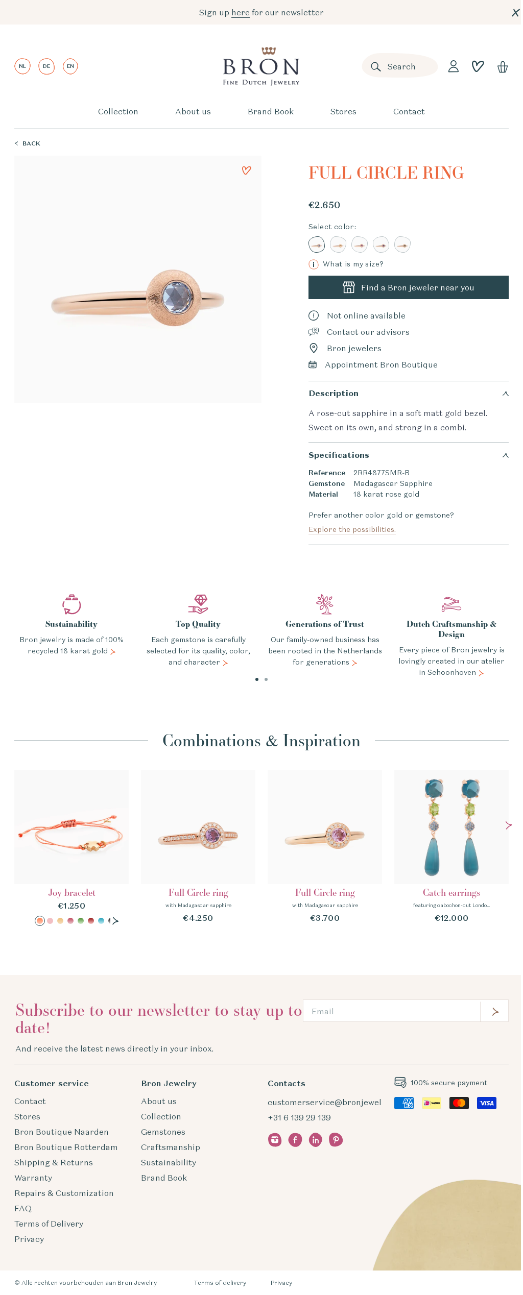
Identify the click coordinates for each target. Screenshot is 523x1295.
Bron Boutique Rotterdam (66, 1147)
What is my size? (348, 264)
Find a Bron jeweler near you (417, 287)
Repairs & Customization (64, 1193)
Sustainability (168, 1162)
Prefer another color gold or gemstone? (381, 522)
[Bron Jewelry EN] (261, 66)
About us (193, 111)
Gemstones (163, 1132)
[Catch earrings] (451, 847)
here (240, 12)
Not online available (366, 315)
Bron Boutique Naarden (61, 1132)
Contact (409, 111)
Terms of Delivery (48, 1223)
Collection (118, 111)
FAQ (23, 1208)
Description (333, 393)
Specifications (338, 455)
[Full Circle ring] (198, 847)
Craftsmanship (170, 1147)
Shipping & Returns (53, 1162)
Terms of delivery (220, 1282)
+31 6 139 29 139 (299, 1117)
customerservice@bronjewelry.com (338, 1102)
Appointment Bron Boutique (381, 364)
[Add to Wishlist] (247, 170)
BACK (31, 143)
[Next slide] (115, 921)
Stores (343, 111)
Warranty (33, 1177)
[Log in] (453, 66)
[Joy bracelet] (71, 848)
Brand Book (271, 111)
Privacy (29, 1239)
